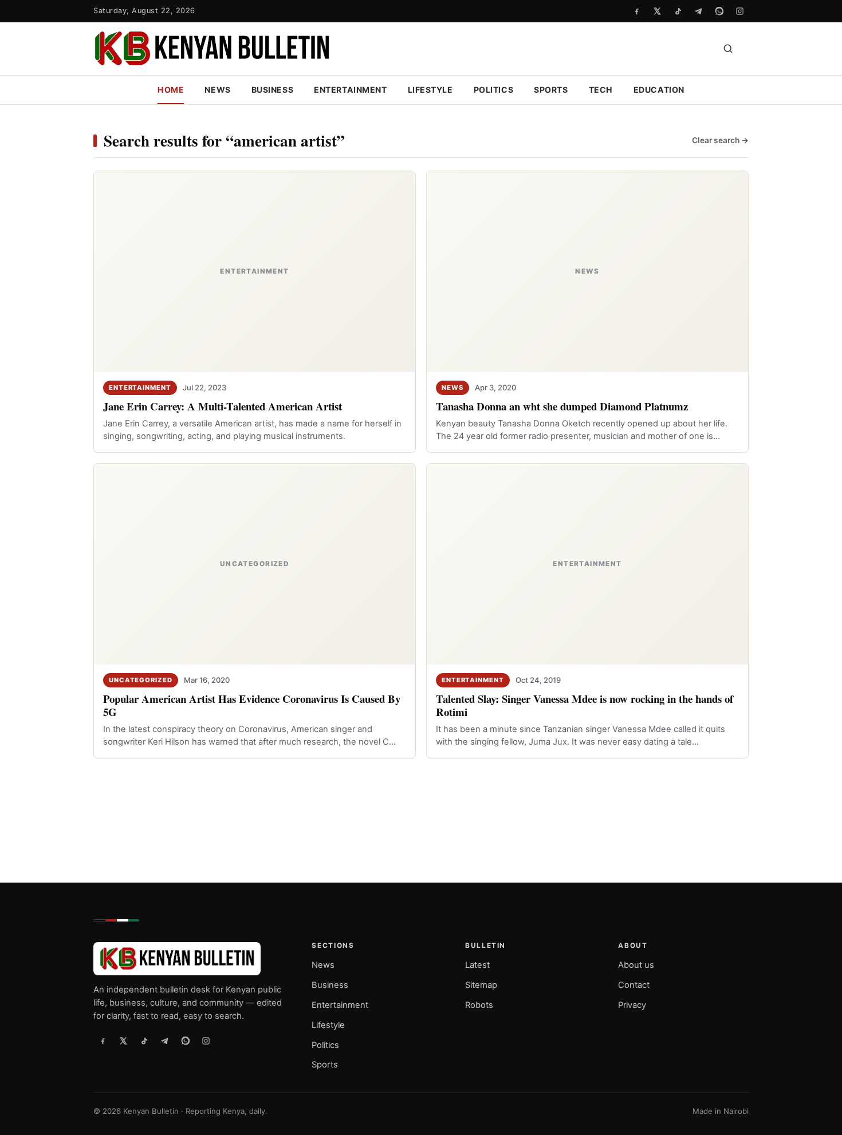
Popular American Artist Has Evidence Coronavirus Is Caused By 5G (251, 705)
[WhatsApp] (719, 11)
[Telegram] (698, 11)
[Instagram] (739, 11)
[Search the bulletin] (728, 48)
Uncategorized (140, 680)
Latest (477, 965)
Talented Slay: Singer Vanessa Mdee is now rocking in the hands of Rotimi (584, 705)
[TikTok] (677, 11)
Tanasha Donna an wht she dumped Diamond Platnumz (562, 406)
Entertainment (350, 89)
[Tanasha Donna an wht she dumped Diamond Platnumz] (587, 271)
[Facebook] (636, 11)
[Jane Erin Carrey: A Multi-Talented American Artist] (254, 271)
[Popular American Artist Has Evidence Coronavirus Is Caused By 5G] (254, 564)
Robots (479, 1004)
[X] (657, 11)
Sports (551, 89)
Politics (494, 89)
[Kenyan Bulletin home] (211, 48)
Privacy (632, 1004)
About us (636, 965)
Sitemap (481, 985)
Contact (634, 985)
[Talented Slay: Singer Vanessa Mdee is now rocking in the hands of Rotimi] (587, 564)
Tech (601, 89)
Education (659, 89)
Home (171, 89)
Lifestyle (430, 89)
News (217, 89)
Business (272, 89)
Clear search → (720, 140)
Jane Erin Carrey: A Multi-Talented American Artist (222, 406)
